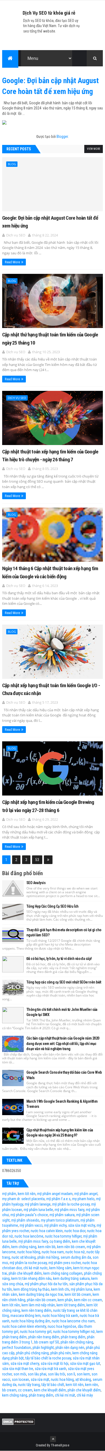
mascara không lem (25, 1315)
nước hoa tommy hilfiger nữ (74, 1331)
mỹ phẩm (9, 1194)
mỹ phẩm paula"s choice (29, 1215)
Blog (12, 164)
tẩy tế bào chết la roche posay (48, 1358)
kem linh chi (60, 1289)
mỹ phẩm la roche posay (28, 1263)
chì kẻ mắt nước (35, 1268)
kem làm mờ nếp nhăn (38, 1305)
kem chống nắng (23, 1247)
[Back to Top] (53, 1439)
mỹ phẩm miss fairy (69, 1209)
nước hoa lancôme (29, 1236)
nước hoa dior (74, 1231)
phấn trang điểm (73, 1337)
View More (93, 148)
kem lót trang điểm (71, 1305)
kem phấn (65, 1300)
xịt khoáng (83, 1379)
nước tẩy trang (29, 1384)
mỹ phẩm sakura (62, 1215)
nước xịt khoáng (24, 1257)
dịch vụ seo (17, 398)
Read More (12, 262)
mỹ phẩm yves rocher (64, 1263)
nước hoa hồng (28, 1252)
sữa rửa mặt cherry (24, 1363)
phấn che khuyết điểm (25, 1273)
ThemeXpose (60, 1445)
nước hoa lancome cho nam (73, 1321)
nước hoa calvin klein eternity (24, 1326)
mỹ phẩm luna (81, 1289)
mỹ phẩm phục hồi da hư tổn (46, 1284)
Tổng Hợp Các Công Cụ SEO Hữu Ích (52, 906)
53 (37, 860)
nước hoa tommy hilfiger (63, 1236)
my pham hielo (83, 1199)
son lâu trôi (56, 1374)
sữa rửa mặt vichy (81, 1225)
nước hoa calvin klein (47, 1231)
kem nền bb (46, 1247)
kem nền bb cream (71, 1247)
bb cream (9, 1390)
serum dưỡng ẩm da (76, 1257)
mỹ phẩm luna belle (38, 1209)
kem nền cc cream (88, 1300)
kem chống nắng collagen (62, 1273)
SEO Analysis (36, 883)
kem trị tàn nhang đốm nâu (31, 1278)
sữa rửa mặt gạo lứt (85, 1363)
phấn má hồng (48, 1257)
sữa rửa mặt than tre (17, 1368)
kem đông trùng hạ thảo (31, 1289)
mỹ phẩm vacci (31, 1225)
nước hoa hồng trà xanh (60, 1315)
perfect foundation (16, 1347)
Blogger (62, 136)
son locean (20, 1379)
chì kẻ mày (85, 1395)
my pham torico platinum (60, 1220)
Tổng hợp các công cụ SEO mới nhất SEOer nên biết (63, 982)
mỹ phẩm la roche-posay (71, 1204)
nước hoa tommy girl (35, 1331)
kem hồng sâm (60, 1268)
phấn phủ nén (60, 1353)
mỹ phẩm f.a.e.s (58, 1199)
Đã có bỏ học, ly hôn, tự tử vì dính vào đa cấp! (59, 958)
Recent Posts (18, 149)
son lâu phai (37, 1374)
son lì (71, 1374)
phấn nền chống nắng (77, 1342)
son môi (19, 1374)
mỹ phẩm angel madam (55, 1194)
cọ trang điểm (60, 1241)
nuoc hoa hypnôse (62, 1326)
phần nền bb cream (41, 1300)
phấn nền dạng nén (69, 1347)
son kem (83, 1374)
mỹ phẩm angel (85, 1194)
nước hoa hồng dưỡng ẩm (30, 1321)
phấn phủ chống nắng (32, 1353)
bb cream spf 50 (46, 1342)
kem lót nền (27, 1194)
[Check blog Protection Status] (18, 1423)
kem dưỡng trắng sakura (71, 1278)
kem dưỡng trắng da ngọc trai (41, 1294)
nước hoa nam (53, 1252)
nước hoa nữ (75, 1252)
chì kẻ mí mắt (65, 1395)
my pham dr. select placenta (23, 1199)
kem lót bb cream (78, 1294)
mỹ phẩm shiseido (25, 1220)
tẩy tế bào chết (52, 1384)
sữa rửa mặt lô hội (54, 1363)
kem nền (91, 1384)
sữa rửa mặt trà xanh (50, 1368)
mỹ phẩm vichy (55, 1225)
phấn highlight (43, 1347)
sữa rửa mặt (40, 1379)
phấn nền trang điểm (43, 1337)
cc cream (25, 1390)
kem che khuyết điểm (50, 1390)
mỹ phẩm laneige (38, 1204)
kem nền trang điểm (36, 1310)
